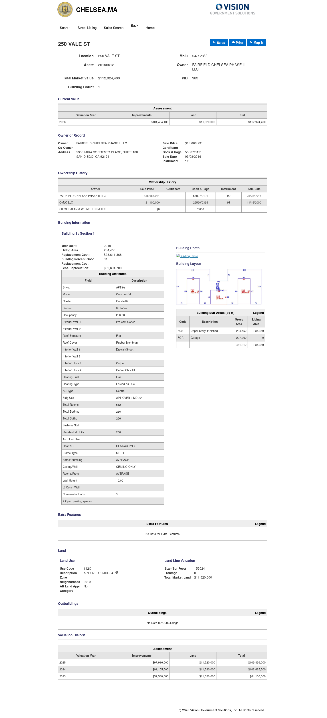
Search (65, 27)
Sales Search (113, 27)
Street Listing (87, 27)
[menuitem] (65, 26)
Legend (258, 312)
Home (150, 27)
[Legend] (117, 572)
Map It (258, 42)
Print (239, 42)
